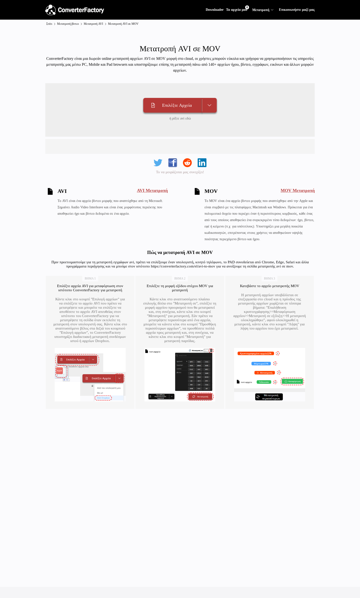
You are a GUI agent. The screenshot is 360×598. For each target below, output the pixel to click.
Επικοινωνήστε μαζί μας (297, 10)
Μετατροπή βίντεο (68, 24)
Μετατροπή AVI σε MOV (123, 24)
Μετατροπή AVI (93, 24)
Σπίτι (49, 24)
